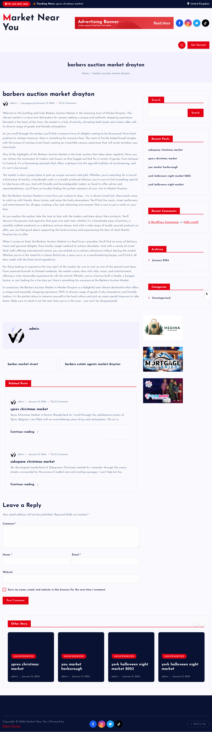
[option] (31, 657)
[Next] (201, 623)
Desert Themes (12, 726)
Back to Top (200, 724)
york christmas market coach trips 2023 (178, 664)
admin (13, 103)
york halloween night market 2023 (169, 176)
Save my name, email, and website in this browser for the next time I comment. (57, 589)
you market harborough (163, 167)
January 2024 (160, 260)
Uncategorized (28, 103)
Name (7, 554)
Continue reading (22, 431)
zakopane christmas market (165, 150)
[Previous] (195, 623)
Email (76, 554)
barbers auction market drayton (111, 73)
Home (85, 73)
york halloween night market (166, 184)
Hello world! (191, 222)
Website (8, 572)
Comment (9, 523)
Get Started (198, 45)
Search (156, 100)
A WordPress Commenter (163, 222)
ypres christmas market (162, 158)
